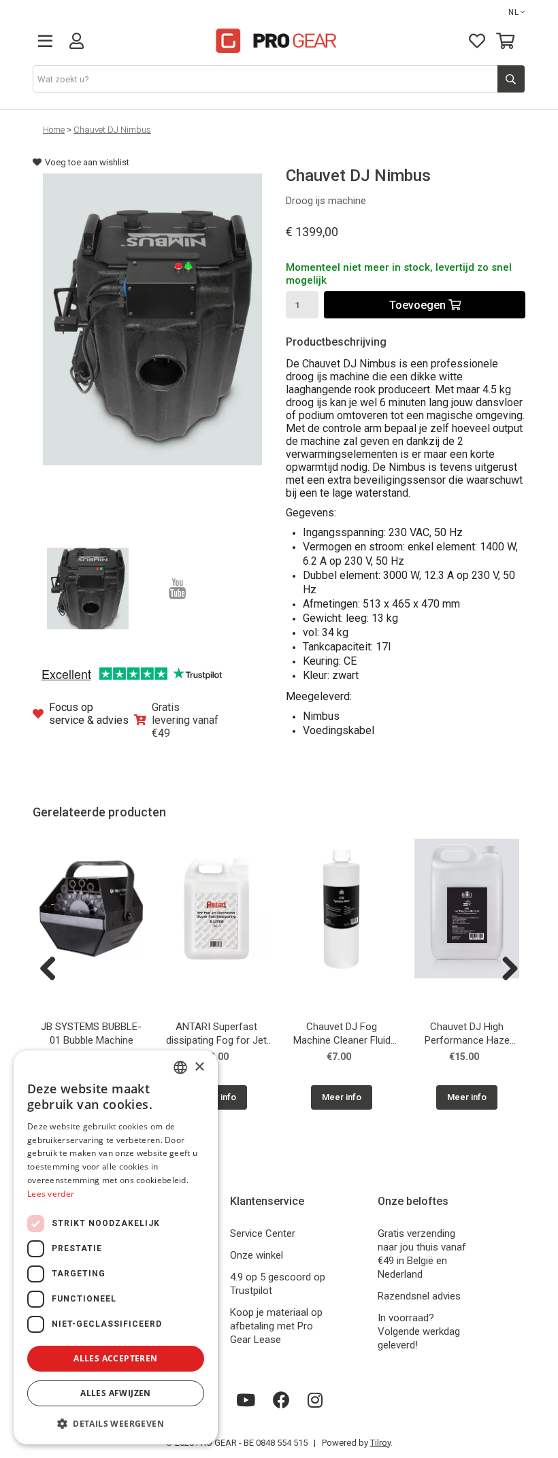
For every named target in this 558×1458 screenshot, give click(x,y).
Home (54, 130)
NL (513, 12)
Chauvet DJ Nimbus (112, 130)
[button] (115, 1423)
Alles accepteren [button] (115, 1358)
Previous (53, 969)
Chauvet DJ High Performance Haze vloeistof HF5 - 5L (467, 1035)
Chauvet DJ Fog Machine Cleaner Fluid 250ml (342, 1035)
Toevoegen (418, 305)
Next (505, 969)
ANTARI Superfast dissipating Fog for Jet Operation (216, 1035)
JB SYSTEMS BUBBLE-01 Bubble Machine (91, 1033)
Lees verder (50, 1193)
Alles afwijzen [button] (115, 1393)
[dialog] (116, 1247)
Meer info (341, 1097)
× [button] (199, 1067)
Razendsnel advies (419, 1296)
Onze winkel (256, 1255)
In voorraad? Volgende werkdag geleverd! (419, 1331)
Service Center (262, 1233)
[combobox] (180, 1067)
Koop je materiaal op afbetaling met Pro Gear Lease (276, 1326)
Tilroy (380, 1443)
